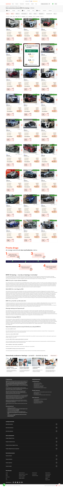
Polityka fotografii (47, 475)
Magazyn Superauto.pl (22, 472)
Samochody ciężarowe (9, 431)
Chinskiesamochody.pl (35, 475)
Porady (7, 475)
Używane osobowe (9, 455)
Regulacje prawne (47, 479)
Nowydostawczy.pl (34, 472)
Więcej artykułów (53, 355)
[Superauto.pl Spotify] (22, 482)
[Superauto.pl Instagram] (15, 482)
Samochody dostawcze (9, 427)
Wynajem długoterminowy (10, 438)
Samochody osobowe (9, 424)
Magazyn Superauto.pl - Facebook (23, 474)
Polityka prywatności (48, 474)
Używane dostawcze (9, 459)
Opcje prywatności (47, 472)
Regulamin (46, 478)
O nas (36, 3)
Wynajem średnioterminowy (10, 441)
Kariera (7, 474)
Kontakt (32, 3)
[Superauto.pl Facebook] (13, 482)
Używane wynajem (9, 466)
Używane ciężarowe (9, 462)
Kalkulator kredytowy (21, 478)
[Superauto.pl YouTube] (17, 482)
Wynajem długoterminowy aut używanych (12, 448)
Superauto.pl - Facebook (22, 475)
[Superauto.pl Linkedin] (20, 482)
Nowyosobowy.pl (34, 474)
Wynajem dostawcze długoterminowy (12, 445)
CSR (6, 478)
